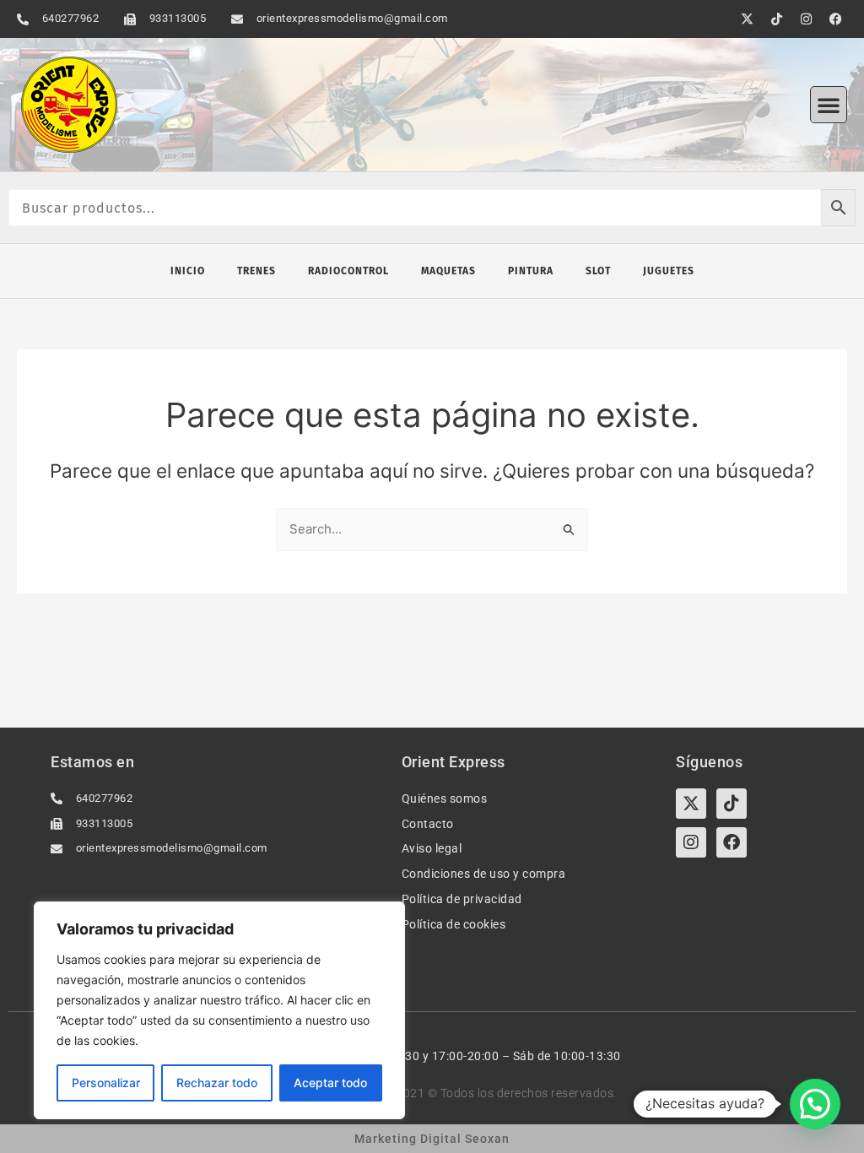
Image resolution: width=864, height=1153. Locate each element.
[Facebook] (731, 842)
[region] (219, 1010)
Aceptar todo (330, 1082)
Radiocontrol (348, 271)
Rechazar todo (216, 1082)
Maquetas (448, 271)
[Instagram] (691, 842)
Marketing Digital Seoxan (432, 1138)
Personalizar (106, 1082)
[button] (828, 104)
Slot (598, 271)
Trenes (256, 271)
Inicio (187, 271)
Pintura (531, 271)
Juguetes (668, 271)
